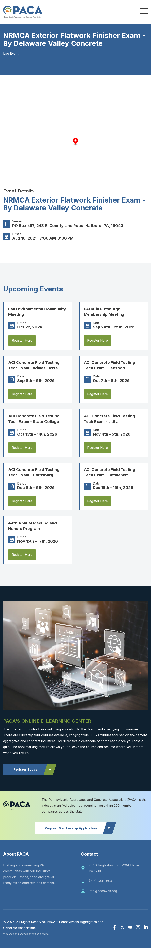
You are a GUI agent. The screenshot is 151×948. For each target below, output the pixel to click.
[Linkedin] (146, 927)
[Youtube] (130, 927)
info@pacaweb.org (103, 891)
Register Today (25, 769)
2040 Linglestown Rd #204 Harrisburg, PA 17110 (118, 868)
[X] (122, 927)
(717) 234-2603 (100, 881)
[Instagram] (138, 927)
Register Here (22, 340)
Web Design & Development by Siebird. (26, 933)
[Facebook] (114, 927)
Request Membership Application (71, 828)
